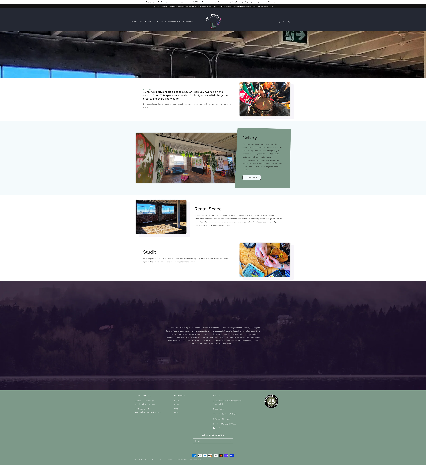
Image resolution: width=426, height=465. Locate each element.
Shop (176, 409)
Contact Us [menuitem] (188, 22)
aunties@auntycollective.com (148, 412)
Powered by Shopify (158, 460)
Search (176, 401)
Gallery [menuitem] (163, 22)
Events (176, 412)
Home (176, 405)
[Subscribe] (230, 441)
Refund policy (171, 460)
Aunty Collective (146, 460)
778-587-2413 (142, 409)
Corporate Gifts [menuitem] (174, 22)
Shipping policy (182, 460)
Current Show (251, 177)
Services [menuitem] (151, 22)
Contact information (195, 460)
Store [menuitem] (141, 22)
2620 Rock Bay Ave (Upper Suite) (227, 401)
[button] (278, 21)
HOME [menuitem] (134, 22)
